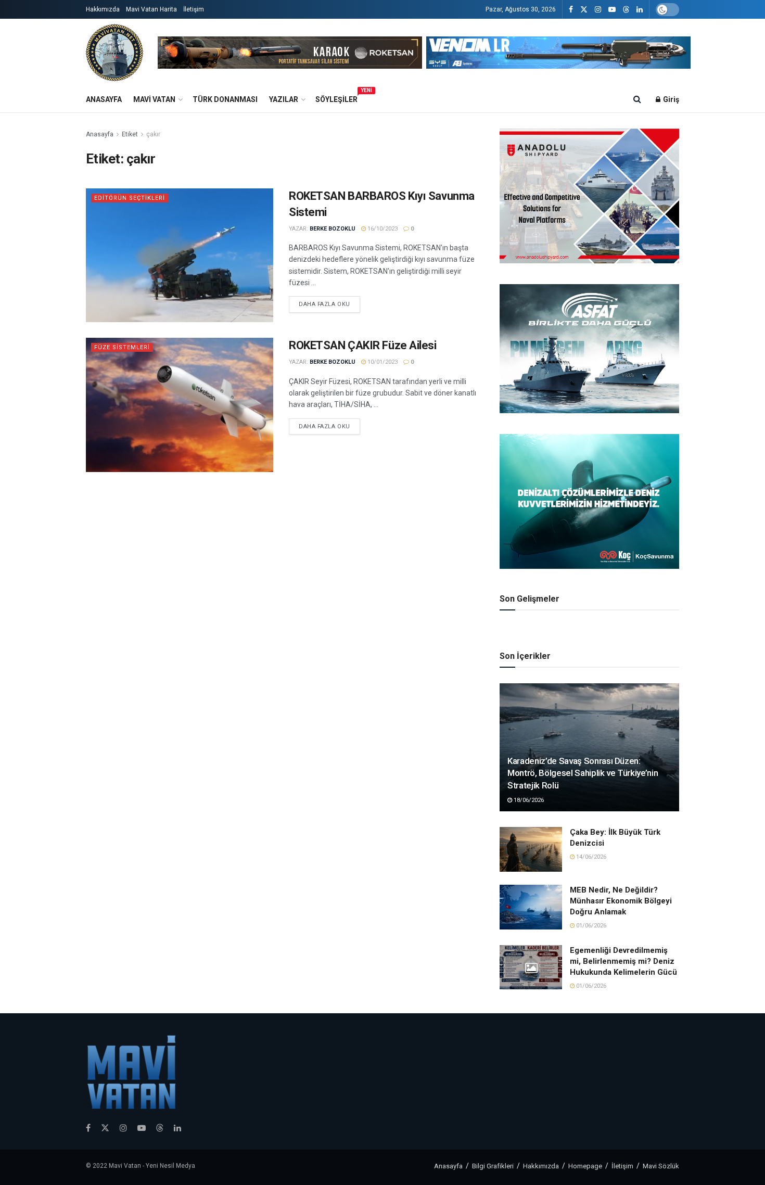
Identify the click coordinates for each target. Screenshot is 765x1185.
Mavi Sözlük (661, 1166)
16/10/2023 (382, 228)
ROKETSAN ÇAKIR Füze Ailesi (363, 345)
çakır (153, 134)
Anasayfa (104, 99)
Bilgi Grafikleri (493, 1166)
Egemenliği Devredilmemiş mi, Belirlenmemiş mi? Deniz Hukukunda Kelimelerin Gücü (623, 961)
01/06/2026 (590, 925)
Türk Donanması (225, 99)
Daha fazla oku (324, 304)
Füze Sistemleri (122, 347)
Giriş (670, 99)
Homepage (585, 1166)
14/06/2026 (590, 856)
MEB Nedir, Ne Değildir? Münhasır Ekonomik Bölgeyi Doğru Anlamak (621, 900)
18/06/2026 (528, 800)
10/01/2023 (382, 362)
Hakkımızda (103, 9)
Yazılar (283, 99)
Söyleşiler (336, 98)
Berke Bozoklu (332, 228)
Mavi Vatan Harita (151, 9)
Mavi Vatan (154, 99)
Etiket (130, 134)
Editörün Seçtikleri (129, 198)
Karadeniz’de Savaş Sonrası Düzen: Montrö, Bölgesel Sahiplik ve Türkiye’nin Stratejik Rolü (582, 773)
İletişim (193, 9)
